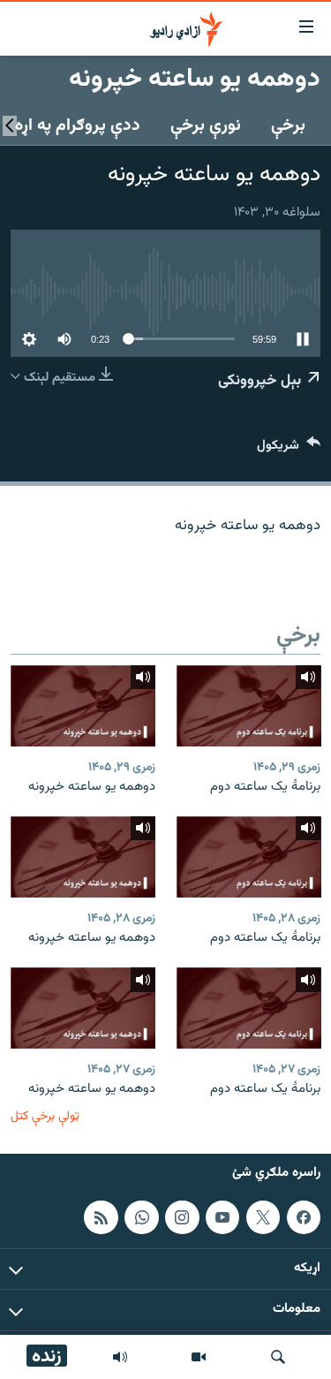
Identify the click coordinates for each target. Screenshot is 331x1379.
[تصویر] (198, 1357)
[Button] (288, 449)
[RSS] (100, 1217)
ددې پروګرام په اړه (77, 125)
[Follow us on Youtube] (222, 1217)
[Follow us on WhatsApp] (141, 1217)
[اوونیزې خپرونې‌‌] (120, 1357)
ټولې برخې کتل (45, 1116)
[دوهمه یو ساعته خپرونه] (83, 705)
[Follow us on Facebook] (303, 1217)
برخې (288, 125)
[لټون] (278, 1357)
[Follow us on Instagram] (182, 1217)
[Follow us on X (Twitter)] (263, 1217)
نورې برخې (205, 125)
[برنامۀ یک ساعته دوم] (249, 705)
